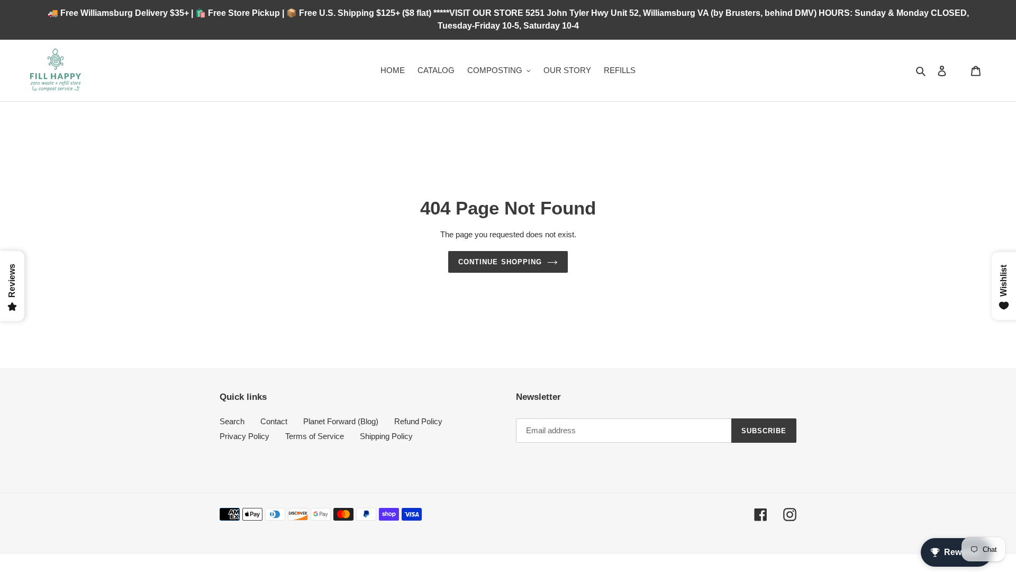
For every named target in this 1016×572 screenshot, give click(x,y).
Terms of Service (314, 436)
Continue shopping (500, 262)
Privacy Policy (244, 436)
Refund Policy (418, 421)
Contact (273, 421)
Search (232, 421)
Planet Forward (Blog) (340, 421)
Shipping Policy (386, 436)
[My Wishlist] (959, 70)
